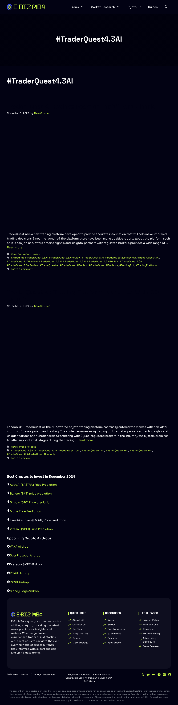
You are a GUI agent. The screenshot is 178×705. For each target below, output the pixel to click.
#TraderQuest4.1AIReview (22, 261)
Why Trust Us (80, 633)
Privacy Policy (151, 620)
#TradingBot (126, 265)
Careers (76, 638)
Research (113, 638)
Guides (153, 7)
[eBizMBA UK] (26, 7)
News (75, 7)
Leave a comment (22, 268)
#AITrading (17, 257)
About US (78, 620)
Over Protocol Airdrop (25, 555)
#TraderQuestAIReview (74, 265)
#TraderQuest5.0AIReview (22, 265)
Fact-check (114, 642)
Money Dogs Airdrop (24, 591)
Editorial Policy (151, 633)
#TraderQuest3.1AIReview (120, 257)
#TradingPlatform (146, 265)
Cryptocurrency (20, 254)
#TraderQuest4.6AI (74, 261)
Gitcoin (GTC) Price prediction (30, 502)
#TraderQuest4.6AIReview (103, 261)
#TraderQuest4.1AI (148, 257)
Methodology (80, 642)
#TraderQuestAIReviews (103, 265)
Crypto (131, 7)
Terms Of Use (150, 624)
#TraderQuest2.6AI (36, 257)
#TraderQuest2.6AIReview (64, 257)
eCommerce (114, 633)
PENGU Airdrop (20, 573)
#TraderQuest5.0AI (131, 261)
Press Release (27, 446)
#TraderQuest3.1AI (93, 257)
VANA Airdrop (19, 546)
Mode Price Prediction (25, 511)
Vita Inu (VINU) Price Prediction (31, 529)
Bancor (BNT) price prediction (31, 493)
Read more (14, 247)
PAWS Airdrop (19, 582)
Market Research (103, 7)
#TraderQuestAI (49, 265)
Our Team (77, 629)
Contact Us (79, 624)
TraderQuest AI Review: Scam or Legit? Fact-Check (81, 106)
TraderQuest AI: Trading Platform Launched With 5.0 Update (83, 295)
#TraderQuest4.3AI (50, 261)
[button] (166, 7)
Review (36, 254)
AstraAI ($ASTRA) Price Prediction (33, 485)
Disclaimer (148, 629)
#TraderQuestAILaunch (41, 454)
